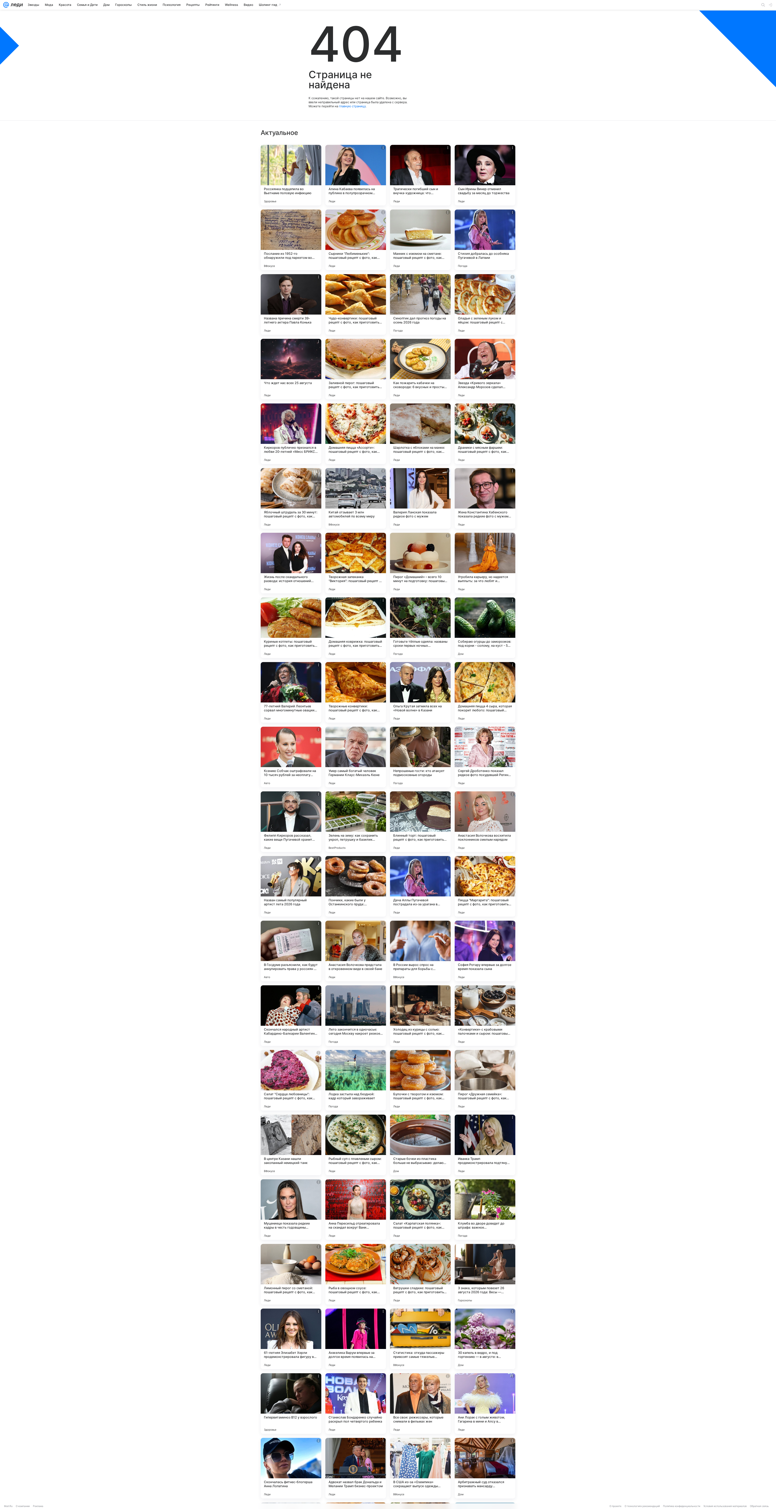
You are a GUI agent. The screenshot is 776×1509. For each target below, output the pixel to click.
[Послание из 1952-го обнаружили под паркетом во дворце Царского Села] (291, 240)
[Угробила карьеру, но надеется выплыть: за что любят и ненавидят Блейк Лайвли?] (485, 563)
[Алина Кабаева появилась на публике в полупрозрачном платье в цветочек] (355, 175)
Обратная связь (759, 1506)
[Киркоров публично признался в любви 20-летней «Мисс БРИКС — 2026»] (291, 433)
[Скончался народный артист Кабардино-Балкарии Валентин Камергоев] (291, 1015)
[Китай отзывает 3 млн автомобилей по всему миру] (355, 498)
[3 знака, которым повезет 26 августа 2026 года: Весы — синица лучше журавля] (485, 1274)
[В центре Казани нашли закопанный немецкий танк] (291, 1145)
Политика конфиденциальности (681, 1506)
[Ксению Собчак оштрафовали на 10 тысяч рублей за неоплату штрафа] (291, 757)
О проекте (615, 1506)
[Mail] (6, 5)
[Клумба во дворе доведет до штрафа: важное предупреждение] (485, 1209)
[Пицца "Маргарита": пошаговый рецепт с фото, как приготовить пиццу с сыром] (485, 886)
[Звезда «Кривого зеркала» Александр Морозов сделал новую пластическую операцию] (485, 369)
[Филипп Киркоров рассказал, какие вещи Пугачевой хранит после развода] (291, 821)
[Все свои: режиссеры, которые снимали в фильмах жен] (420, 1403)
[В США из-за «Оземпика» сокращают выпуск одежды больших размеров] (420, 1468)
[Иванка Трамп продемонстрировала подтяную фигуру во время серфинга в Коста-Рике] (485, 1145)
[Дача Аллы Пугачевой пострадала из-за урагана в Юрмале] (420, 886)
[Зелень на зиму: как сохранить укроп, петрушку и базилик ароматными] (355, 821)
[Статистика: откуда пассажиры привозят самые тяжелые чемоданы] (420, 1339)
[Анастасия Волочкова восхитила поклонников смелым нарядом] (485, 821)
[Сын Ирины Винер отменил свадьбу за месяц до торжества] (485, 175)
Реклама (38, 1506)
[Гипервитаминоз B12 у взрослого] (291, 1403)
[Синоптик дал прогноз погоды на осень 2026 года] (420, 304)
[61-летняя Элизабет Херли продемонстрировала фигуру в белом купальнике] (291, 1339)
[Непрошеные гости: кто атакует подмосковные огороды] (420, 757)
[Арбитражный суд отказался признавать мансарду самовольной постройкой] (485, 1468)
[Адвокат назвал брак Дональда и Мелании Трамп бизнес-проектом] (355, 1468)
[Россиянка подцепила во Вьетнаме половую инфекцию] (291, 175)
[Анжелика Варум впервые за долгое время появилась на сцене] (355, 1339)
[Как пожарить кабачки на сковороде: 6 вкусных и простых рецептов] (420, 369)
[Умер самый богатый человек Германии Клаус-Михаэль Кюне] (355, 757)
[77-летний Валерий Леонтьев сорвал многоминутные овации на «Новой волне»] (291, 692)
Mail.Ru (8, 1506)
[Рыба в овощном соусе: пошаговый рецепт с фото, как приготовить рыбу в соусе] (355, 1274)
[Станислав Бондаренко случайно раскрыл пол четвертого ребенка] (355, 1403)
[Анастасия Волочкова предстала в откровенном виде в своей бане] (355, 951)
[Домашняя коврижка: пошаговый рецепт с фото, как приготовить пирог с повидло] (355, 627)
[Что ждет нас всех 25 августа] (291, 369)
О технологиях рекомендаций (642, 1506)
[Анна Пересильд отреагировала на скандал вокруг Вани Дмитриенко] (355, 1209)
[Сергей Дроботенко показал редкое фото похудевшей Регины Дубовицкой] (485, 757)
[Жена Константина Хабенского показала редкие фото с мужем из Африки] (485, 498)
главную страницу (352, 106)
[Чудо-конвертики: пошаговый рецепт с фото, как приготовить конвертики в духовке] (355, 304)
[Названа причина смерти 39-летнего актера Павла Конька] (291, 304)
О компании (23, 1506)
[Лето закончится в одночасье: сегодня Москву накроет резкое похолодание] (355, 1015)
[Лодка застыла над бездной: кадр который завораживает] (355, 1080)
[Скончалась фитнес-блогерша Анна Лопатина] (291, 1468)
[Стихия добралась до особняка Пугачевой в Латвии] (485, 240)
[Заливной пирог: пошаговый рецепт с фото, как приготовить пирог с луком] (355, 369)
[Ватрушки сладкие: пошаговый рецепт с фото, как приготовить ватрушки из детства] (420, 1274)
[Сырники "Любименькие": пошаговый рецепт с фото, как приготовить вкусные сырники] (355, 240)
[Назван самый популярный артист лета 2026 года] (291, 886)
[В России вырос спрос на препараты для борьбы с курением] (420, 951)
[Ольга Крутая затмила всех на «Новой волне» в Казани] (420, 692)
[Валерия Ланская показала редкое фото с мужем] (420, 498)
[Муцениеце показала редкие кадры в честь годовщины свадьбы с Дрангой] (291, 1209)
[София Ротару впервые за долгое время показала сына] (485, 951)
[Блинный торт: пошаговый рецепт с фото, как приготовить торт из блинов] (420, 821)
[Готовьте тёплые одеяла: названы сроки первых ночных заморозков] (420, 627)
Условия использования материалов (725, 1506)
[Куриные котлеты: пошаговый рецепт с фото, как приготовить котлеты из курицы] (291, 627)
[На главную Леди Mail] (16, 5)
